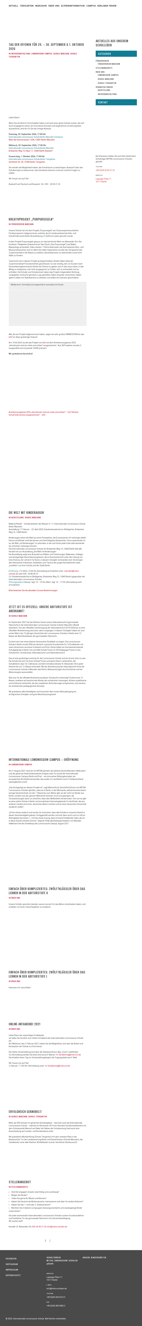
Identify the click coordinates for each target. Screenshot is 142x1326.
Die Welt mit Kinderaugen (26, 512)
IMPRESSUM (12, 1270)
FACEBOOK (11, 1259)
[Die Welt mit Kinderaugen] (26, 493)
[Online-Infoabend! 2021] (26, 1008)
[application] (48, 304)
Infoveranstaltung (20, 53)
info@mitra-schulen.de (57, 1227)
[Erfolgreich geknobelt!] (26, 1091)
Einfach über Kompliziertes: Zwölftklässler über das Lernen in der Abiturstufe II (47, 890)
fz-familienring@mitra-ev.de (68, 1055)
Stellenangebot (20, 1182)
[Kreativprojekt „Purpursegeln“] (26, 204)
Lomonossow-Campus (41, 53)
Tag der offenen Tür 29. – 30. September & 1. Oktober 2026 (46, 46)
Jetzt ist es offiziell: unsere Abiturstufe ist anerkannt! (40, 608)
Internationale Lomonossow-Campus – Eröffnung (44, 759)
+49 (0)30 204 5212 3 (56, 1297)
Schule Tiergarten (37, 1116)
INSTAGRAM (12, 1264)
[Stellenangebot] (26, 1164)
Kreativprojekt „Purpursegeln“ (31, 219)
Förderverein (102, 60)
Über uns (15, 897)
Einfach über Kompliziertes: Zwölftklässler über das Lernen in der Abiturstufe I (47, 974)
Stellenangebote (19, 1186)
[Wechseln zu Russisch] (29, 21)
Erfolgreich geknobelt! (25, 1111)
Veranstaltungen (104, 86)
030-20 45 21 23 (39, 1227)
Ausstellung (17, 517)
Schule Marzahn (61, 53)
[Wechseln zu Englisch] (72, 21)
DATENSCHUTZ (13, 1275)
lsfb (10, 337)
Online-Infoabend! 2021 (24, 1024)
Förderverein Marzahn (22, 224)
